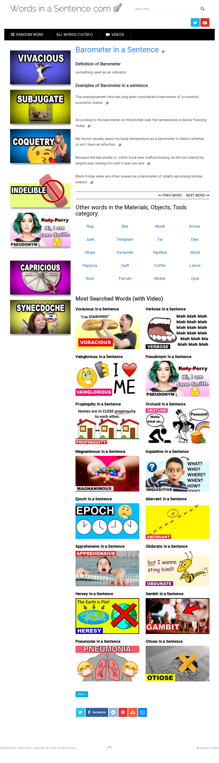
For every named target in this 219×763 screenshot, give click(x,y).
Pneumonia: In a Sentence (97, 641)
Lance (194, 265)
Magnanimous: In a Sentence (100, 451)
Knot (90, 278)
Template (125, 239)
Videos (117, 34)
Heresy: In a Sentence (94, 593)
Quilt (125, 265)
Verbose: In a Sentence (166, 309)
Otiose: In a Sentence (164, 641)
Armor (195, 226)
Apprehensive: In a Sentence (100, 546)
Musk (160, 226)
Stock (195, 252)
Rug (89, 226)
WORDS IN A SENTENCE (16, 748)
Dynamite (125, 252)
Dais (195, 239)
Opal (195, 278)
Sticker (160, 278)
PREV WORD (172, 195)
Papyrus (90, 265)
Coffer (160, 265)
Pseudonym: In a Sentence (168, 356)
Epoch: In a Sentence (93, 499)
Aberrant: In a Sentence (166, 499)
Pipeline (160, 252)
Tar (160, 239)
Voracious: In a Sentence (97, 309)
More (81, 694)
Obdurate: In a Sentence (167, 546)
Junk (90, 239)
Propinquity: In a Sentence (98, 404)
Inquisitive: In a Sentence (167, 451)
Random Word (29, 34)
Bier (125, 226)
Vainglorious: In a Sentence (99, 356)
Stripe (90, 252)
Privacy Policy (67, 748)
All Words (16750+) (74, 34)
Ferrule (125, 278)
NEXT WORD (196, 195)
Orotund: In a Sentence (166, 404)
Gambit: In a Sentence (164, 593)
